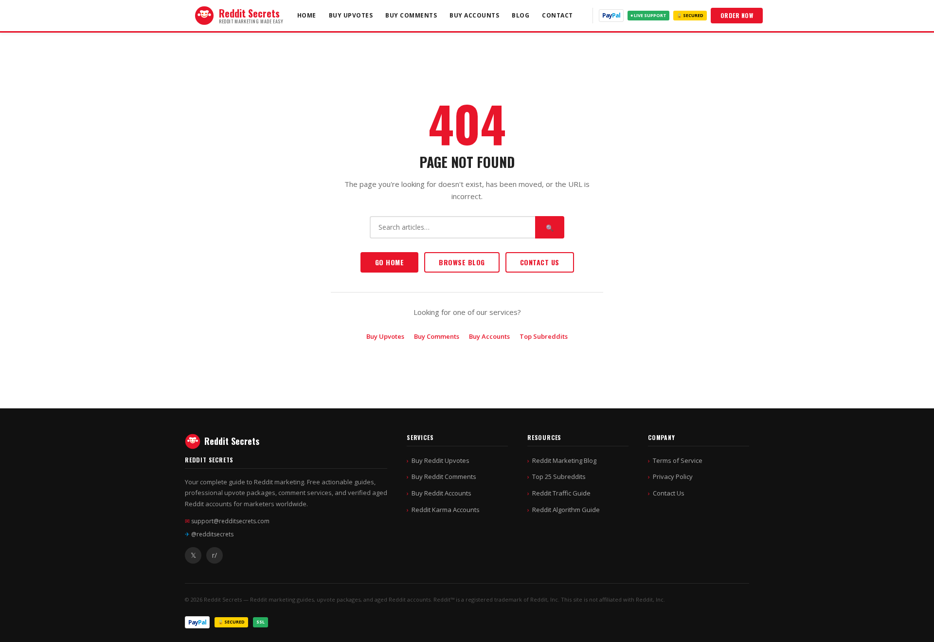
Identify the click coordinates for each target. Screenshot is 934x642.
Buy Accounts (474, 15)
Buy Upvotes (351, 15)
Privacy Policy (673, 476)
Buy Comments (411, 15)
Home (306, 15)
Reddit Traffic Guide (561, 493)
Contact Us (539, 262)
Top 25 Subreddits (559, 476)
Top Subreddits (544, 336)
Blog (520, 15)
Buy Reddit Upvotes (440, 460)
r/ (214, 555)
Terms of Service (677, 460)
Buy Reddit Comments (444, 476)
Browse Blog (462, 262)
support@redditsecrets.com (227, 521)
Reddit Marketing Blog (564, 460)
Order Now (737, 15)
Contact (557, 15)
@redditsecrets (209, 534)
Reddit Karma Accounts (446, 509)
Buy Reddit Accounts (441, 493)
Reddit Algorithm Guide (566, 509)
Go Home (389, 262)
